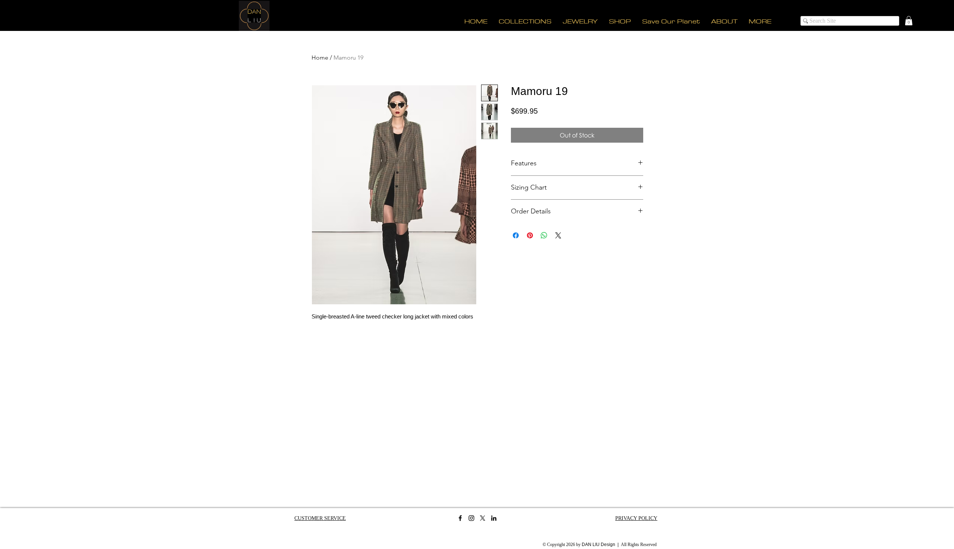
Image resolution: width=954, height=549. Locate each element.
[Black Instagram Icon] (471, 518)
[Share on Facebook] (515, 235)
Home (320, 57)
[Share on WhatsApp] (544, 235)
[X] (482, 518)
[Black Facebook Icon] (460, 518)
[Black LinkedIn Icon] (493, 518)
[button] (909, 20)
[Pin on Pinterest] (529, 235)
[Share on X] (558, 235)
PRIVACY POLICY (636, 518)
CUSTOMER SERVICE (320, 518)
